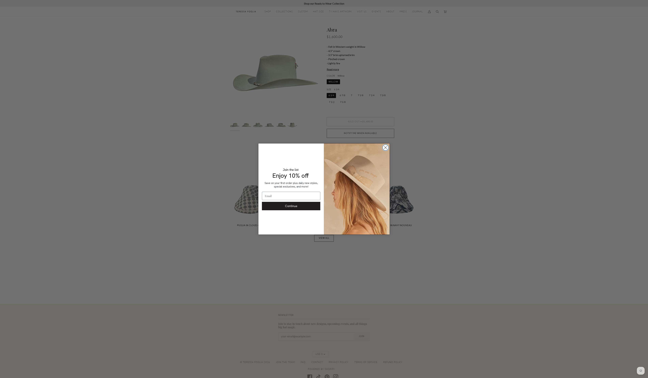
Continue (291, 206)
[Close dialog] (385, 148)
